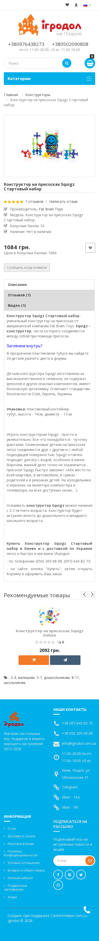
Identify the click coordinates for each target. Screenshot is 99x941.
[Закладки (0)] (67, 5)
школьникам (14, 682)
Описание (17, 284)
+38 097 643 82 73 (77, 723)
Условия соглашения (24, 863)
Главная (11, 94)
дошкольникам (57, 677)
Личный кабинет (20, 878)
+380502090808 (70, 44)
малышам (26, 677)
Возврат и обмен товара (26, 870)
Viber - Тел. (71, 797)
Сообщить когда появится (27, 267)
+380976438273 (26, 44)
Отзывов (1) (19, 295)
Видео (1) (17, 305)
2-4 (13, 677)
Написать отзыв (63, 201)
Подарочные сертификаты (15, 887)
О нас (12, 828)
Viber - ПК (70, 807)
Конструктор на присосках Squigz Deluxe (50, 633)
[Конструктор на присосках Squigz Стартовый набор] (49, 146)
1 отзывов (34, 201)
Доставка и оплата (21, 836)
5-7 (39, 677)
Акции (12, 897)
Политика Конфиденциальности (21, 853)
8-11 (75, 677)
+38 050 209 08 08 (77, 733)
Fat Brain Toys (51, 209)
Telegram (70, 787)
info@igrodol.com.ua (79, 743)
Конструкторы (37, 94)
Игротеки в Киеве (21, 844)
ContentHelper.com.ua (69, 915)
